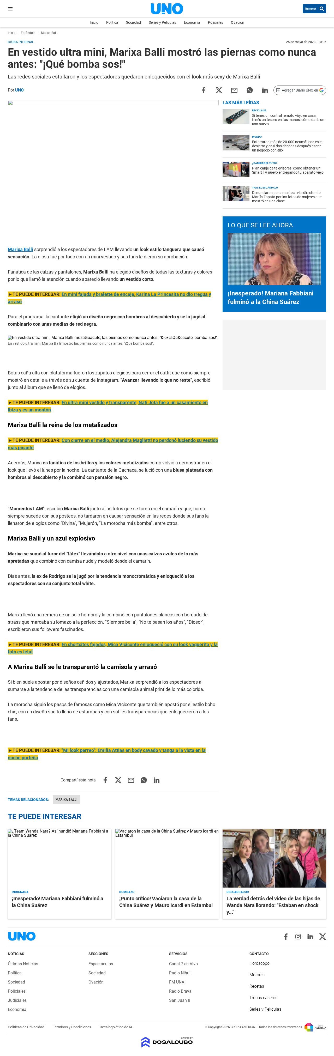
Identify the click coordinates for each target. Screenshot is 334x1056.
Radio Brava (180, 991)
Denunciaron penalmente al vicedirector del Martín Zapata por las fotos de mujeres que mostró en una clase (286, 197)
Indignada (20, 892)
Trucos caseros (263, 997)
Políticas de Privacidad (26, 1027)
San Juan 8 (179, 1000)
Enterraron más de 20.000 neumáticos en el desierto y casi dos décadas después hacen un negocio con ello (287, 146)
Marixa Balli (20, 249)
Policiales (215, 22)
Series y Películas (162, 22)
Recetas (256, 986)
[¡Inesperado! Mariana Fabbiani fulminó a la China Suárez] (59, 858)
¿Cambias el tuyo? (264, 163)
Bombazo (126, 892)
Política (112, 22)
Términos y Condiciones (72, 1027)
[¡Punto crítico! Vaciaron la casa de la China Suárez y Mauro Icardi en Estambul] (167, 858)
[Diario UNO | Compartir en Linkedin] (265, 89)
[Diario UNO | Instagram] (298, 936)
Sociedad (133, 22)
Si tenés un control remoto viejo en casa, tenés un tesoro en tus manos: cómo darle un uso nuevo (288, 119)
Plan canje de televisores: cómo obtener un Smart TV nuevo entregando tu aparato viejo (288, 170)
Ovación (237, 22)
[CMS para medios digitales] (167, 1042)
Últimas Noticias (23, 963)
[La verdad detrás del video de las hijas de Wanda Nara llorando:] (274, 858)
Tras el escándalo (265, 187)
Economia (192, 22)
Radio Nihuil (180, 972)
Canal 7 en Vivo (183, 963)
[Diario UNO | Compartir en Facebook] (203, 89)
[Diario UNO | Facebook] (285, 936)
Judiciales (17, 1000)
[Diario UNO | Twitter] (322, 936)
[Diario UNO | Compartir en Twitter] (219, 89)
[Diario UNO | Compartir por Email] (234, 89)
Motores (257, 974)
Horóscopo (259, 963)
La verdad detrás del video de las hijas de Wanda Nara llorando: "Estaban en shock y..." (273, 905)
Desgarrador (237, 892)
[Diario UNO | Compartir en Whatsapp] (250, 89)
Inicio (94, 22)
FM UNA (176, 982)
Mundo (257, 136)
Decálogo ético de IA (116, 1027)
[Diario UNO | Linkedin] (310, 936)
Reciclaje (259, 110)
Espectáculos (100, 963)
